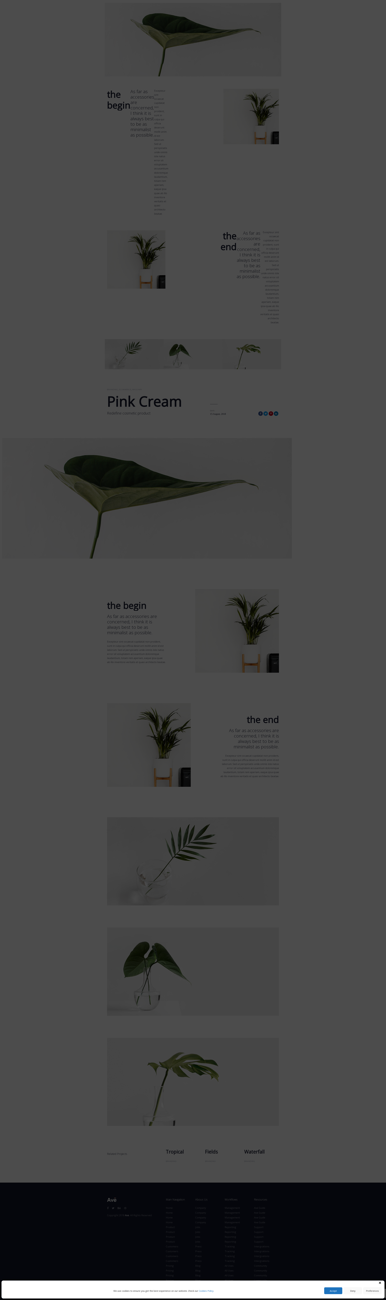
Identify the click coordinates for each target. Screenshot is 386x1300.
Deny (353, 1290)
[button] (379, 1282)
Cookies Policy (206, 1290)
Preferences (372, 1290)
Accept (333, 1290)
